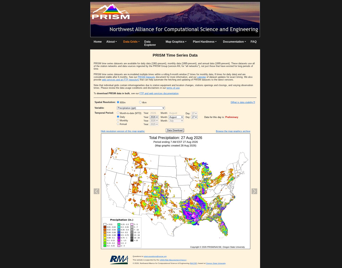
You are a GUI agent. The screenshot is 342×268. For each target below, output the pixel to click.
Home (98, 41)
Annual (123, 124)
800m (122, 102)
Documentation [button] (233, 41)
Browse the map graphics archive (233, 131)
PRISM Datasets (146, 77)
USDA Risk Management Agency (173, 260)
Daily (122, 117)
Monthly (123, 120)
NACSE (193, 263)
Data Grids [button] (130, 41)
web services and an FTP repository (120, 79)
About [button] (110, 41)
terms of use (173, 88)
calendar (201, 77)
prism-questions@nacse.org (155, 256)
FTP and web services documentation (158, 93)
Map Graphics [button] (175, 41)
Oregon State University (216, 263)
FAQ (253, 41)
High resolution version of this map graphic (123, 131)
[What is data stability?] (243, 102)
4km (144, 102)
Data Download (175, 130)
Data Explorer (150, 43)
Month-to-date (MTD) (130, 113)
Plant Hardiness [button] (203, 41)
